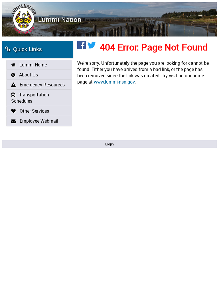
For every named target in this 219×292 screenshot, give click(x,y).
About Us (28, 75)
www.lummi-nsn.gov (114, 82)
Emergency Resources (42, 85)
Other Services (34, 111)
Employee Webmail (38, 121)
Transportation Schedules (30, 98)
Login (109, 144)
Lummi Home (32, 65)
